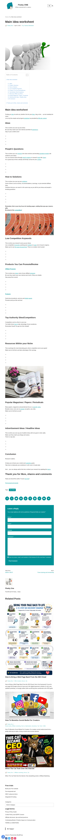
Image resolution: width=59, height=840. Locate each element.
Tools (41, 726)
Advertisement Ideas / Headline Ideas (18, 97)
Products (8, 294)
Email (9, 523)
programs (32, 273)
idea (12, 114)
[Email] (16, 498)
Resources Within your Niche (16, 93)
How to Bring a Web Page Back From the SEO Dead (25, 677)
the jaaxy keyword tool (21, 247)
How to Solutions (13, 87)
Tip (10, 17)
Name (10, 517)
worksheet (27, 118)
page (35, 245)
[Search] (52, 5)
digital (26, 298)
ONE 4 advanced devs (11, 794)
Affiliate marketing (16, 726)
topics (49, 469)
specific (35, 407)
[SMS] (44, 498)
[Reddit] (35, 498)
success (27, 478)
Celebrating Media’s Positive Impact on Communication (20, 820)
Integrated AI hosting (10, 797)
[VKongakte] (49, 498)
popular (22, 409)
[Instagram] (15, 838)
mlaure (7, 835)
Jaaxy (44, 157)
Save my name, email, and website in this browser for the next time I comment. (30, 557)
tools (39, 157)
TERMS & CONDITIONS (12, 822)
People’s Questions (14, 85)
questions (42, 153)
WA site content (42, 118)
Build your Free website (11, 788)
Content (19, 681)
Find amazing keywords (11, 483)
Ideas (11, 83)
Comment (11, 536)
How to (23, 681)
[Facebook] (7, 498)
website (30, 245)
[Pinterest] (21, 498)
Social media (8, 726)
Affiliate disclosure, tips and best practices (16, 817)
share (16, 273)
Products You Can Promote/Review (17, 90)
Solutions (12, 489)
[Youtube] (12, 838)
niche (39, 407)
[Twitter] (12, 498)
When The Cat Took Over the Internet (19, 768)
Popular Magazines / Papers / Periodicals (19, 95)
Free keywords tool (10, 791)
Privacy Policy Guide (11, 812)
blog (33, 114)
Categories (8, 802)
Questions (34, 726)
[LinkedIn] (26, 498)
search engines (27, 157)
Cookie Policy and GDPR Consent (14, 814)
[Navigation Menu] (49, 5)
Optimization (28, 726)
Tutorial (26, 25)
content (39, 159)
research (19, 153)
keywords (17, 245)
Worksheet (31, 25)
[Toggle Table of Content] (26, 75)
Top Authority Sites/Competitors (17, 92)
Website (10, 530)
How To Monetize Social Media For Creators (22, 720)
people (47, 153)
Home (6, 17)
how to (16, 324)
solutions (24, 181)
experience (35, 129)
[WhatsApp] (39, 498)
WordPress (20, 835)
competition (18, 210)
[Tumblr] (30, 498)
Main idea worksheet (12, 79)
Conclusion (12, 98)
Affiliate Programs (10, 269)
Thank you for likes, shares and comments (17, 103)
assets (30, 298)
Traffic (44, 726)
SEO (15, 681)
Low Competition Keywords (16, 88)
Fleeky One (10, 25)
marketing (28, 463)
